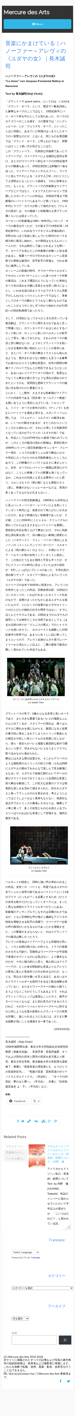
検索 (14, 1333)
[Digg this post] (36, 1121)
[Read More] (67, 1226)
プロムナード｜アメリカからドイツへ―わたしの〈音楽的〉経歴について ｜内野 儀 (58, 1153)
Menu (39, 24)
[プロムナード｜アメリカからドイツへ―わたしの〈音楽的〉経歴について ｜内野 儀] (37, 1167)
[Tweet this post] (22, 1121)
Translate (35, 1257)
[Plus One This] (49, 1121)
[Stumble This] (43, 1121)
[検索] (65, 1340)
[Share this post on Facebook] (18, 1121)
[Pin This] (55, 1121)
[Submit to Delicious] (29, 1121)
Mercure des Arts (26, 12)
